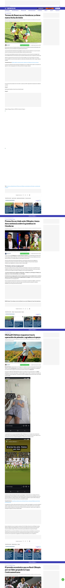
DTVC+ (6, 6)
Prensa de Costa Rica (18, 311)
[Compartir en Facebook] (23, 195)
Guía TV (51, 10)
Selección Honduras (15, 10)
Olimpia (13, 311)
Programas (57, 10)
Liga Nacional (7, 10)
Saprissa (22, 311)
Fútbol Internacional (31, 10)
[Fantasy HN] (50, 8)
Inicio (6, 217)
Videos (45, 10)
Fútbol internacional (10, 217)
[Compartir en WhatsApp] (25, 195)
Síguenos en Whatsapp (25, 45)
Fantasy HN (8, 6)
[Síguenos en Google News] (29, 195)
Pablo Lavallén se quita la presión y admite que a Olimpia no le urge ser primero (25, 62)
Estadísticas (40, 10)
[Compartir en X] (27, 195)
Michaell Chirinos (14, 544)
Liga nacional (9, 331)
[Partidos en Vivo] (41, 8)
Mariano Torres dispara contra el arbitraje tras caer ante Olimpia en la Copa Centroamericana (24, 301)
